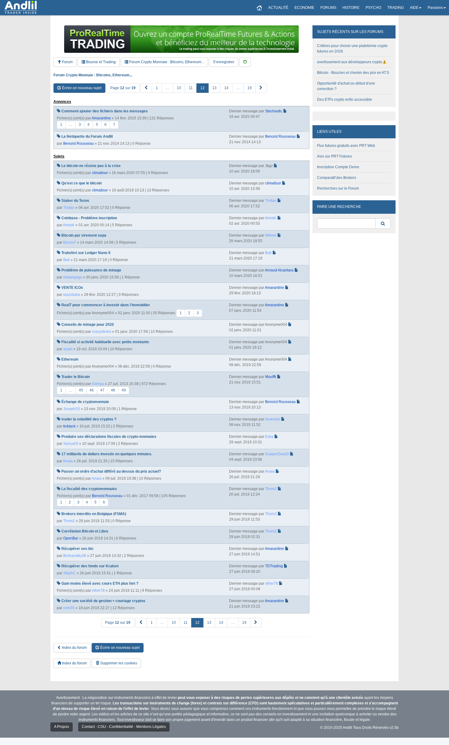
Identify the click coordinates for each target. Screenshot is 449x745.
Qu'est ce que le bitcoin (81, 183)
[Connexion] (245, 62)
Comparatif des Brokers (336, 178)
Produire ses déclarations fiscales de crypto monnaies (108, 436)
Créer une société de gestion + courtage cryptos (103, 601)
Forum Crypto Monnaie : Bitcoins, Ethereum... (166, 62)
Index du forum (74, 647)
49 (124, 390)
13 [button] (214, 88)
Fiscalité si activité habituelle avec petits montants (105, 342)
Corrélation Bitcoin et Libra (84, 531)
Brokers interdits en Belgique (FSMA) (93, 514)
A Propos (61, 727)
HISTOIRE (351, 7)
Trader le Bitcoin (75, 377)
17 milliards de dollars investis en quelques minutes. (106, 454)
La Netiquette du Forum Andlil (87, 136)
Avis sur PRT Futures (334, 156)
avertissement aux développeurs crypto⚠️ (352, 62)
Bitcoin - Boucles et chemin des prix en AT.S (353, 73)
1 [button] (157, 88)
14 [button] (226, 88)
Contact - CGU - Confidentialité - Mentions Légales (124, 727)
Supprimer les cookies (118, 663)
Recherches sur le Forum (338, 188)
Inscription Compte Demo (338, 167)
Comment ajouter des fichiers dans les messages (104, 111)
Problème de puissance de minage (91, 270)
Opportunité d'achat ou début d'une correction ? (346, 86)
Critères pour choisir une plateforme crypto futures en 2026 (352, 48)
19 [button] (249, 88)
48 (113, 390)
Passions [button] (435, 7)
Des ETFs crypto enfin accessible (344, 99)
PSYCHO (373, 7)
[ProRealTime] (181, 39)
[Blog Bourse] (20, 7)
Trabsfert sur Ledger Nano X (86, 253)
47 (102, 390)
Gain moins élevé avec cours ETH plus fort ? (99, 583)
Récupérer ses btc (77, 549)
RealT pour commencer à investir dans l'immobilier (105, 305)
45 (81, 390)
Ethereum (69, 359)
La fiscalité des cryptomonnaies (89, 489)
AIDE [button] (414, 7)
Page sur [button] (123, 88)
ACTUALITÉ (278, 7)
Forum (67, 62)
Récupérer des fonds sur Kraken (90, 566)
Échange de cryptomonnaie (85, 402)
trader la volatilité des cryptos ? (88, 419)
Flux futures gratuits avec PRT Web (346, 146)
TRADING (395, 7)
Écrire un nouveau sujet (81, 88)
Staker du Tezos (75, 200)
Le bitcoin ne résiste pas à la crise (91, 166)
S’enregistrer (223, 62)
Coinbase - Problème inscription (89, 218)
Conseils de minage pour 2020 (87, 324)
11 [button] (191, 88)
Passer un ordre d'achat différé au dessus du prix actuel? (111, 471)
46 (91, 390)
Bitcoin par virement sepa (83, 235)
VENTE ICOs (72, 287)
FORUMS (328, 7)
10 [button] (179, 88)
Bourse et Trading (100, 62)
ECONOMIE (304, 7)
